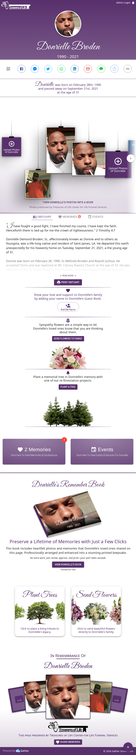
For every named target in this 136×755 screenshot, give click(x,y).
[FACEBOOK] (22, 69)
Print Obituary (70, 282)
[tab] (42, 216)
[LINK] (128, 69)
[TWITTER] (48, 69)
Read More (68, 276)
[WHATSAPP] (61, 69)
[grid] (68, 160)
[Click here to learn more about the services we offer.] (68, 727)
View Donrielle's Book (68, 564)
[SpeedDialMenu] (128, 747)
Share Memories (70, 742)
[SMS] (101, 69)
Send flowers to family (68, 338)
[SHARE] (114, 69)
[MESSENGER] (35, 69)
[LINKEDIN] (75, 69)
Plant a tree (67, 387)
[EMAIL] (88, 69)
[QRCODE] (8, 69)
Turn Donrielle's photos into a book (68, 202)
